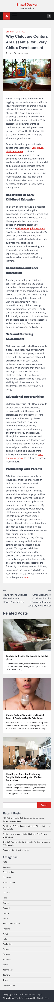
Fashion (6, 887)
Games (6, 902)
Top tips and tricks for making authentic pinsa (27, 657)
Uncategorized (9, 985)
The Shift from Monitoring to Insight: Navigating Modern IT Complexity (26, 843)
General (6, 908)
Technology (7, 969)
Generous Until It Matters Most (16, 850)
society (26, 577)
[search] (49, 16)
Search (44, 804)
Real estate (8, 943)
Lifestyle (20, 32)
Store (5, 964)
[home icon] (6, 16)
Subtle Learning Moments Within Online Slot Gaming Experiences (25, 835)
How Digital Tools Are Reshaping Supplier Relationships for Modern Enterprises (24, 777)
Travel (5, 979)
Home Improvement (11, 923)
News (5, 933)
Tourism (6, 974)
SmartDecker (27, 4)
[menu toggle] (14, 15)
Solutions (7, 959)
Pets (5, 938)
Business (10, 32)
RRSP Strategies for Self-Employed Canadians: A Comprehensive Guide (23, 819)
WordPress (42, 998)
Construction (8, 871)
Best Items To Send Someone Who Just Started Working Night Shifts (26, 827)
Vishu (10, 53)
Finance (6, 892)
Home (5, 918)
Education (7, 877)
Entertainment (9, 882)
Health (6, 913)
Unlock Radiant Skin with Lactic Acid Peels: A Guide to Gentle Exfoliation (25, 716)
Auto (5, 861)
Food (5, 897)
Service (6, 949)
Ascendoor (17, 998)
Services (6, 954)
